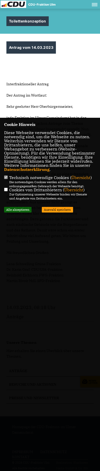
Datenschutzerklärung (26, 169)
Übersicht (81, 177)
